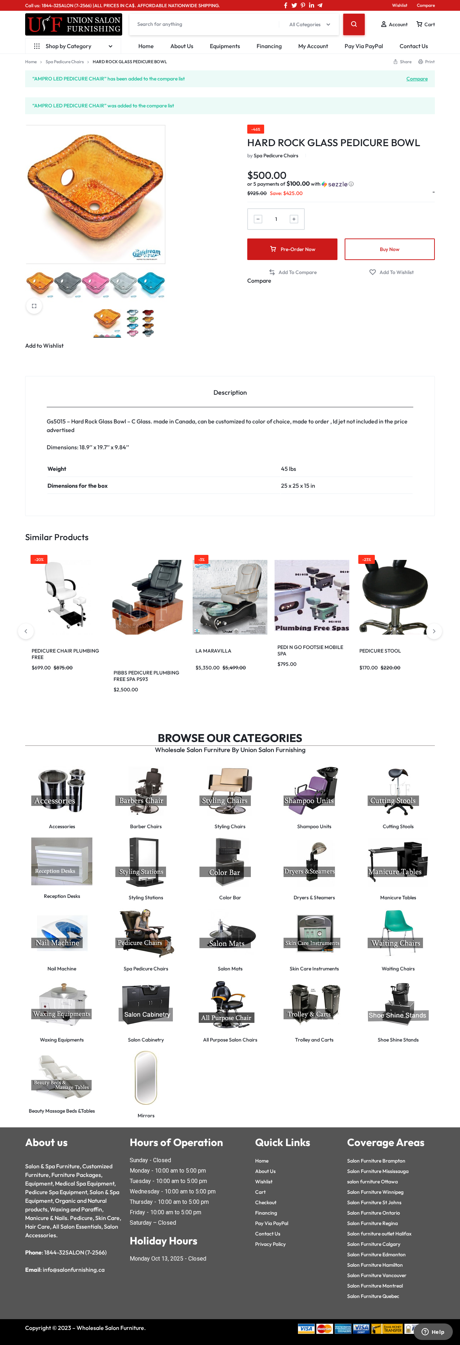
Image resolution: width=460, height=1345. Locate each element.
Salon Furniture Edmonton (376, 1254)
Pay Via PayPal (364, 46)
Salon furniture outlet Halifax (379, 1233)
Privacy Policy (270, 1244)
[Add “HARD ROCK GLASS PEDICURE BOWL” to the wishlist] (391, 272)
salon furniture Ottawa (372, 1181)
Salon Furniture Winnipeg (375, 1192)
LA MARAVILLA (213, 651)
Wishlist (400, 5)
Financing (269, 46)
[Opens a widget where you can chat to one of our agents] (433, 1332)
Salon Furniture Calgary (373, 1244)
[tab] (230, 392)
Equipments (225, 46)
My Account (313, 46)
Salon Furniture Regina (372, 1223)
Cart (260, 1192)
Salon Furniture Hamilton (375, 1265)
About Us (181, 46)
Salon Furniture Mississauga (378, 1171)
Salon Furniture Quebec (373, 1296)
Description (230, 392)
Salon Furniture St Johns (374, 1202)
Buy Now (390, 249)
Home (146, 46)
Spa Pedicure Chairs (65, 61)
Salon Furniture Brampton (376, 1161)
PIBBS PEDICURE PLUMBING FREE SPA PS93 (146, 675)
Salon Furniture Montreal (375, 1286)
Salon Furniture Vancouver (376, 1275)
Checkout (265, 1202)
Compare (426, 5)
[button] (300, 183)
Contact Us (414, 46)
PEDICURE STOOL (380, 651)
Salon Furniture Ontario (373, 1213)
